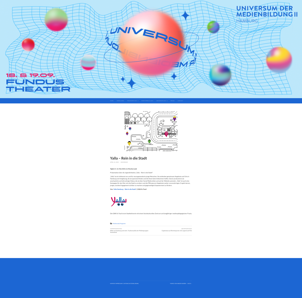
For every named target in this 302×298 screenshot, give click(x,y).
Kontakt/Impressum (116, 283)
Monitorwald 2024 (147, 100)
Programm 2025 (132, 100)
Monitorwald (116, 223)
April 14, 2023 (114, 162)
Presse (173, 100)
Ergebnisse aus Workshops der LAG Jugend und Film (177, 229)
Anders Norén (181, 283)
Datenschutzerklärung (131, 283)
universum (124, 162)
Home (112, 100)
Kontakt (180, 100)
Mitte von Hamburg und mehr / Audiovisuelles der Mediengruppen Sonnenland (129, 230)
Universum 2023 (161, 100)
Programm (123, 223)
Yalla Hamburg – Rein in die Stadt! (124, 189)
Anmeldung (120, 100)
